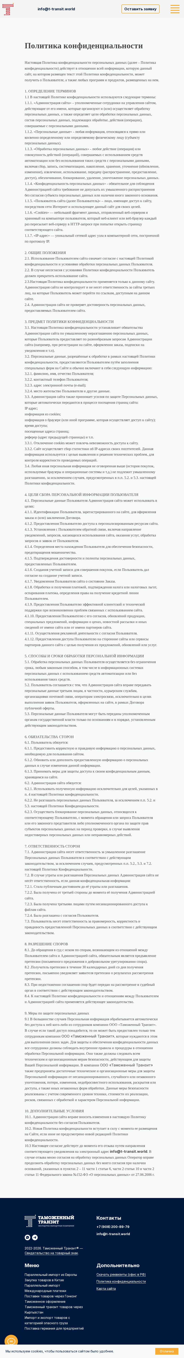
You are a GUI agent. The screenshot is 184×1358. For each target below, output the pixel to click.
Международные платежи (45, 1291)
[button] (140, 8)
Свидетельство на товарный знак (51, 1253)
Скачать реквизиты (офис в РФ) (121, 1274)
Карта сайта (106, 1288)
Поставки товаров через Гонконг (51, 1296)
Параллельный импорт (42, 1285)
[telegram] (35, 1237)
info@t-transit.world (113, 1234)
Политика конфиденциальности (121, 1281)
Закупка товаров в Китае (44, 1280)
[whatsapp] (27, 1237)
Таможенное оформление (45, 1301)
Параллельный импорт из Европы (51, 1275)
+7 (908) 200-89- (110, 1227)
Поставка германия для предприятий (54, 1328)
